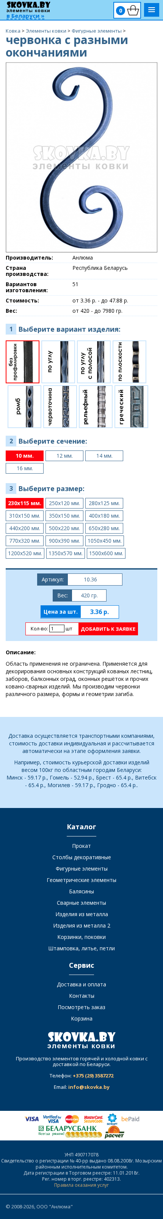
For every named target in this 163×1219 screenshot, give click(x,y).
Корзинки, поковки (81, 936)
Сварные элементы (81, 902)
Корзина (81, 1018)
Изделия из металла (81, 914)
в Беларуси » (25, 16)
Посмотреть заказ (81, 1007)
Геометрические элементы (81, 880)
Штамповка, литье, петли (81, 948)
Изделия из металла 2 (81, 925)
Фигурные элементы (82, 868)
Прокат (81, 845)
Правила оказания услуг (81, 1185)
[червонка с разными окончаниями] (81, 157)
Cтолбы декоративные (81, 857)
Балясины (81, 891)
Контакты (81, 995)
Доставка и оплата (81, 984)
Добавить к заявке (108, 628)
